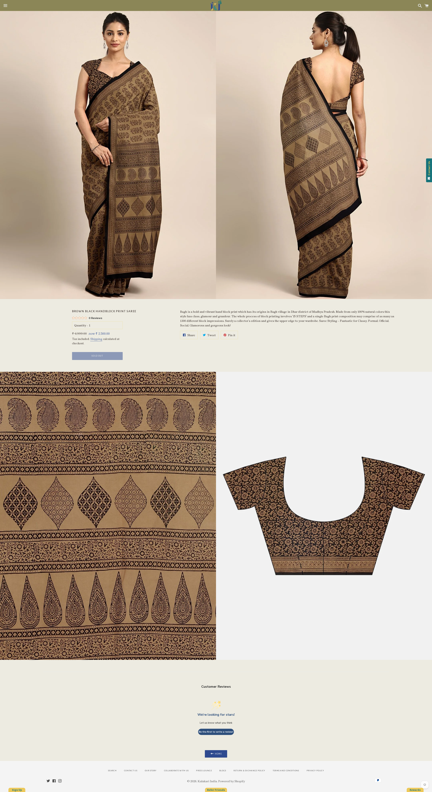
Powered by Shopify (231, 781)
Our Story (151, 771)
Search (112, 771)
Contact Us (130, 771)
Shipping (96, 339)
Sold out (97, 356)
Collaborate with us (176, 771)
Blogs (222, 771)
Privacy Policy (315, 771)
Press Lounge (204, 771)
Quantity (80, 325)
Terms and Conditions (286, 771)
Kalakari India (207, 781)
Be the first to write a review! (216, 731)
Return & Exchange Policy (249, 771)
